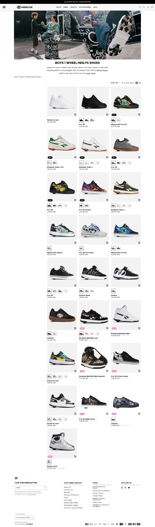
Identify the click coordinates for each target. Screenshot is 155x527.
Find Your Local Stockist (73, 508)
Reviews (67, 492)
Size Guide (68, 500)
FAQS (66, 497)
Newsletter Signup (71, 505)
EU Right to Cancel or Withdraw (101, 505)
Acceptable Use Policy (99, 487)
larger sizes (90, 73)
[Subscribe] (45, 488)
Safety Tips (97, 502)
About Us (67, 487)
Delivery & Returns (71, 495)
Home (16, 77)
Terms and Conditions (101, 491)
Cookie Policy (98, 496)
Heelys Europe (23, 522)
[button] (59, 7)
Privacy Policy (98, 493)
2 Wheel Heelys (101, 70)
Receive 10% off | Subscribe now (79, 2)
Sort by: (114, 83)
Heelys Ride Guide (71, 503)
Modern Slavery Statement (99, 499)
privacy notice (31, 494)
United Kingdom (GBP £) (23, 517)
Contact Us (68, 490)
